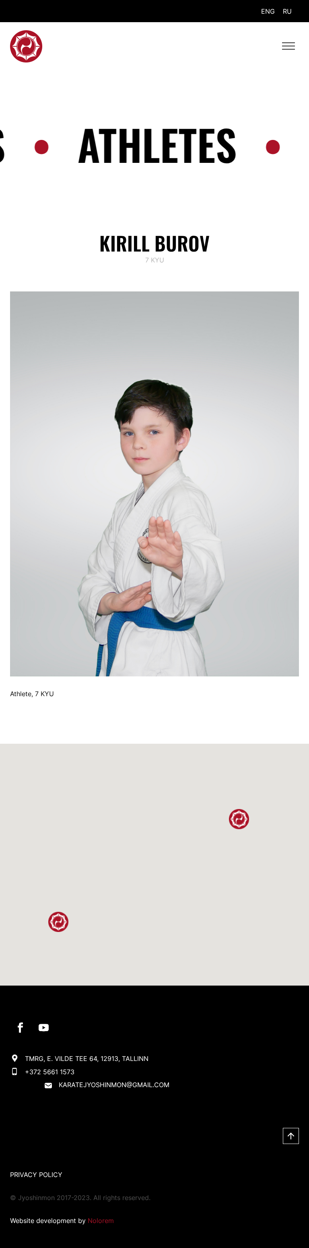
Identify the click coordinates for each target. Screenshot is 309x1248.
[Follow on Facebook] (20, 1028)
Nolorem (101, 1221)
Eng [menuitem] (268, 11)
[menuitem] (268, 11)
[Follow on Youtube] (43, 1028)
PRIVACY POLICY (36, 1175)
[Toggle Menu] (288, 46)
